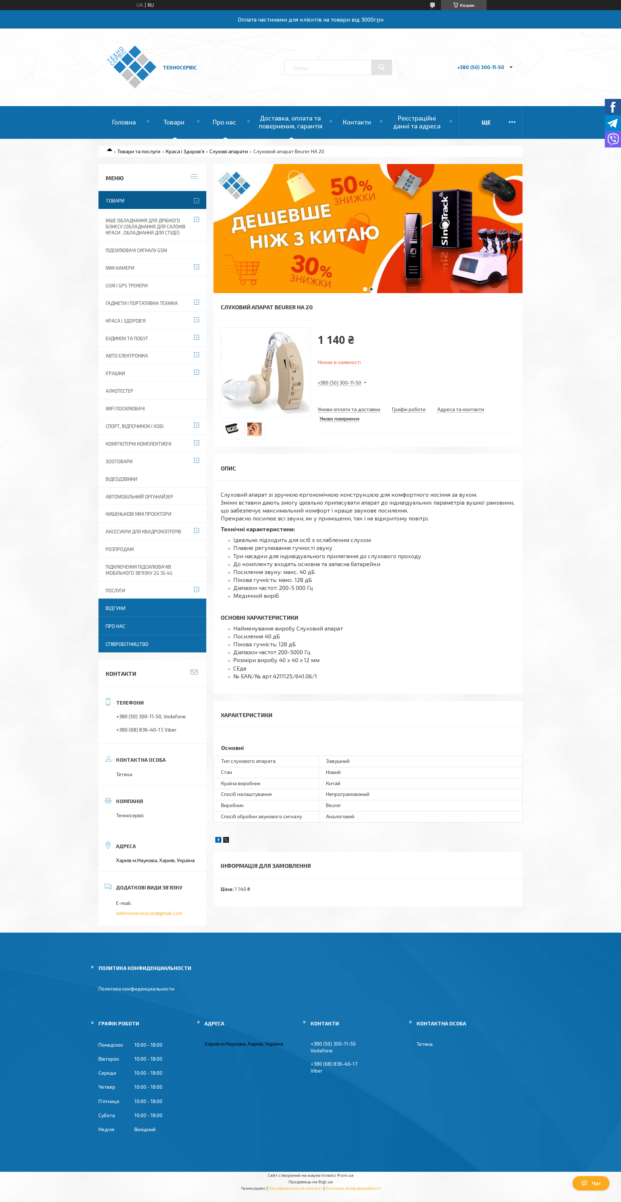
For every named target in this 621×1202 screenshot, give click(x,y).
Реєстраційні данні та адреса (417, 122)
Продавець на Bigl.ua (311, 1181)
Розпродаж (120, 549)
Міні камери (120, 268)
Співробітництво (127, 644)
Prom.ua (345, 1175)
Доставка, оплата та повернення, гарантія (290, 122)
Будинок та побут (127, 338)
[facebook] (218, 841)
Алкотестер (119, 391)
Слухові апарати (229, 151)
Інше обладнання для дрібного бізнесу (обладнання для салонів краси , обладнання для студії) (145, 227)
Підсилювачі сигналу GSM (136, 250)
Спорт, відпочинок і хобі (135, 426)
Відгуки (115, 608)
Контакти (356, 122)
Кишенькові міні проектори (138, 514)
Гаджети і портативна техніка (142, 303)
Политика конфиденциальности (136, 988)
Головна (124, 122)
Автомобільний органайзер (139, 497)
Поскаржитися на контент (295, 1187)
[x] (226, 841)
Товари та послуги (138, 151)
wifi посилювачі (125, 408)
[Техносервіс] (131, 86)
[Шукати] (381, 67)
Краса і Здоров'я (185, 151)
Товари (174, 122)
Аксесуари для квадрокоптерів (143, 531)
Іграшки (115, 373)
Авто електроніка (127, 356)
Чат (596, 1183)
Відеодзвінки (121, 479)
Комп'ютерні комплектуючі (138, 444)
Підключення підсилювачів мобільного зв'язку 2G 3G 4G (139, 570)
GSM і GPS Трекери (127, 285)
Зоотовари (119, 461)
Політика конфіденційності (353, 1187)
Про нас (224, 122)
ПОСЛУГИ (115, 590)
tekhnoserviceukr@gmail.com (149, 913)
